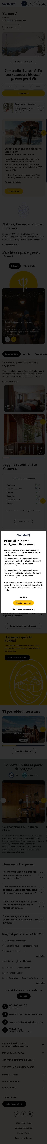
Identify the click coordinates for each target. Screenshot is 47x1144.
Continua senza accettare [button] (23, 609)
